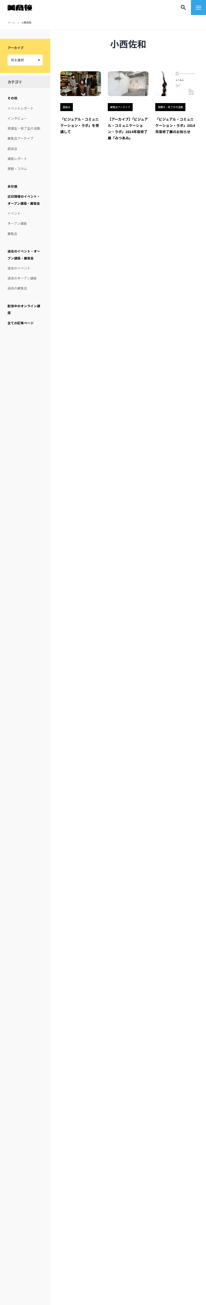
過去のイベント (19, 268)
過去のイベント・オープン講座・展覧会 (24, 254)
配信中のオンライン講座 (24, 309)
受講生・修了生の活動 (24, 128)
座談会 (12, 148)
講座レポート (17, 158)
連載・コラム (17, 168)
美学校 (24, 7)
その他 (12, 98)
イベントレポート (21, 108)
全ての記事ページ (21, 322)
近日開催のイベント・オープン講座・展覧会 (24, 200)
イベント (14, 213)
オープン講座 (17, 223)
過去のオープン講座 (22, 278)
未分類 (12, 186)
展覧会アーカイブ (20, 138)
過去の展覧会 (17, 288)
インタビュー (17, 118)
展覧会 (12, 233)
